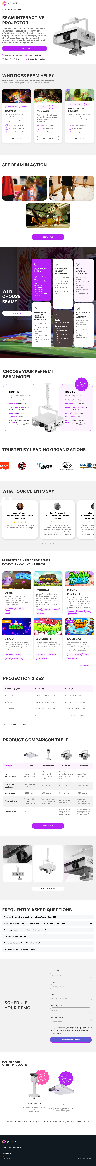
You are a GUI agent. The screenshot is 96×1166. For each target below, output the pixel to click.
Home (4, 9)
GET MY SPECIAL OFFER (71, 1040)
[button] (42, 543)
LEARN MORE (17, 138)
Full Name (54, 971)
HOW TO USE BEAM (48, 889)
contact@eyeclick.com (85, 1158)
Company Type (56, 1017)
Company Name (57, 1005)
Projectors (12, 9)
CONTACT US (25, 48)
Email (52, 982)
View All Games (84, 665)
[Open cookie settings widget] (3, 1156)
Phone (53, 994)
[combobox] (71, 1021)
